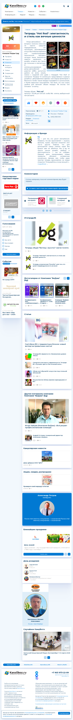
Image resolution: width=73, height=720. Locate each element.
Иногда (7, 246)
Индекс (43, 6)
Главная (27, 29)
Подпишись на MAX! (35, 6)
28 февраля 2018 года (33, 116)
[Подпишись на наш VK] (36, 675)
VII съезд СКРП (8, 280)
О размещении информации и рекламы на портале (50, 704)
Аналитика (54, 11)
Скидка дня (9, 73)
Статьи (7, 70)
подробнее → (43, 164)
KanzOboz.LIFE (45, 665)
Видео (7, 88)
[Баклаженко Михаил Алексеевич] (35, 605)
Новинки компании (44, 29)
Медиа (31, 15)
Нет (6, 249)
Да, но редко (9, 243)
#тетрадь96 (35, 123)
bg (39, 137)
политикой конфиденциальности (45, 700)
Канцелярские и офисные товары (18, 7)
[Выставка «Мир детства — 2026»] (11, 304)
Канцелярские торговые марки (10, 177)
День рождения (31, 561)
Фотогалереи (10, 81)
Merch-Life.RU (62, 665)
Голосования (8, 224)
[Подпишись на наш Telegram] (36, 672)
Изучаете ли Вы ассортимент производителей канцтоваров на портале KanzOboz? (10, 233)
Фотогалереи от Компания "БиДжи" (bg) (42, 279)
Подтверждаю (64, 713)
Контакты (8, 91)
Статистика (9, 84)
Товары (20, 11)
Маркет (22, 15)
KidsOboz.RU (28, 665)
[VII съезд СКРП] (11, 271)
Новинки (8, 62)
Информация (10, 15)
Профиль (8, 56)
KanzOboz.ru (21, 688)
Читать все (43, 554)
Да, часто (8, 240)
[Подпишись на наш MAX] (36, 678)
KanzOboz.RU (11, 665)
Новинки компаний (32, 119)
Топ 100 (39, 6)
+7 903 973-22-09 (60, 672)
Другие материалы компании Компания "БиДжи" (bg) (38, 395)
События (42, 11)
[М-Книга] (35, 587)
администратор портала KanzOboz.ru (62, 675)
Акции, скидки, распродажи (37, 472)
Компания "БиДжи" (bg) (58, 29)
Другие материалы (9, 77)
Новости (31, 11)
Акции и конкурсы (8, 66)
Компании (9, 11)
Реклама (42, 15)
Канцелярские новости (34, 448)
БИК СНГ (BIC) (7, 227)
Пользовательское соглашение (34, 712)
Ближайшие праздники (34, 529)
